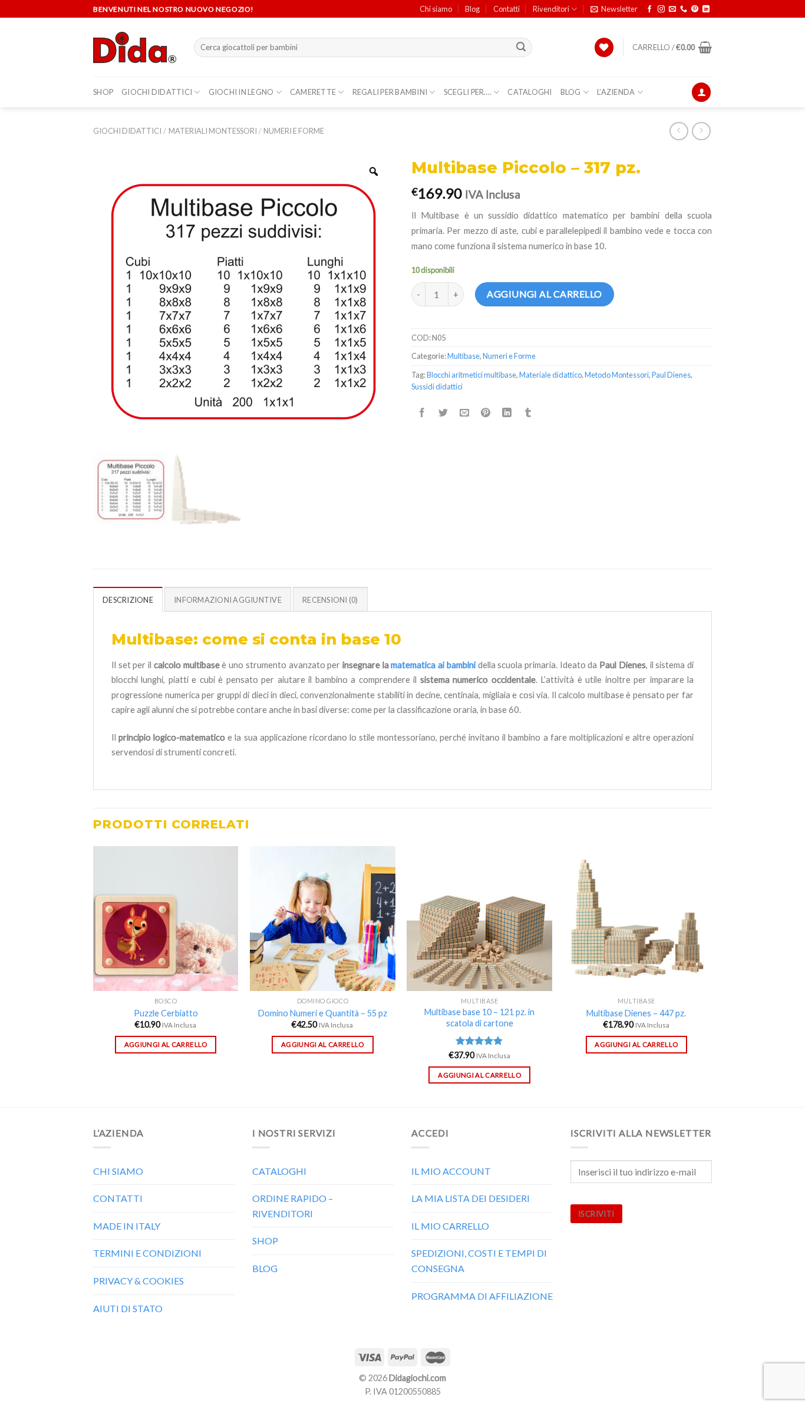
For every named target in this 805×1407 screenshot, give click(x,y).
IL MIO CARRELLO (450, 1225)
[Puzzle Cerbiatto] (166, 919)
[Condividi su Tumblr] (528, 412)
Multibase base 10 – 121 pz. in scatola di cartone (479, 1017)
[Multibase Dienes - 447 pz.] (637, 919)
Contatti (506, 9)
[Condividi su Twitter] (443, 412)
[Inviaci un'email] (672, 9)
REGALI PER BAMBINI (390, 92)
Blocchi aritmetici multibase (471, 374)
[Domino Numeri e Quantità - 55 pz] (322, 919)
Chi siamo (436, 9)
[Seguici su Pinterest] (694, 9)
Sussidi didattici (437, 386)
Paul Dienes (671, 374)
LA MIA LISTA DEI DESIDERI (470, 1198)
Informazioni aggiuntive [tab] (228, 600)
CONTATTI (118, 1198)
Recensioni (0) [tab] (330, 600)
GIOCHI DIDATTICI (156, 92)
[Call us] (683, 9)
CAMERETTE (313, 92)
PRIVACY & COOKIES (138, 1280)
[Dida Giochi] (134, 48)
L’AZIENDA (616, 92)
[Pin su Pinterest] (486, 412)
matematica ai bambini (433, 665)
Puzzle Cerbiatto (166, 1013)
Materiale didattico (550, 374)
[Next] (708, 975)
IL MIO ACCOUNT (451, 1171)
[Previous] (94, 975)
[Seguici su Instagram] (661, 9)
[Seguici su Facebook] (649, 9)
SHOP (103, 92)
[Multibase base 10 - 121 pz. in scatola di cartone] (479, 919)
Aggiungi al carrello (544, 293)
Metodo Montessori (617, 374)
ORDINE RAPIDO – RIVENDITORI (292, 1206)
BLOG (570, 92)
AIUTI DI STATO (128, 1308)
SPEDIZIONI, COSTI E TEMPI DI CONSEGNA (479, 1260)
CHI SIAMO (118, 1171)
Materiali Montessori (213, 131)
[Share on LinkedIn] (507, 412)
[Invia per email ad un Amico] (464, 412)
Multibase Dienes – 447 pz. (636, 1013)
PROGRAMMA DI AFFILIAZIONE (482, 1296)
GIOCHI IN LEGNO (241, 92)
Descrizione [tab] (128, 600)
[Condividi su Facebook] (422, 412)
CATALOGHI (529, 92)
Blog (472, 9)
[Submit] (522, 48)
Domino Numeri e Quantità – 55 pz (322, 1013)
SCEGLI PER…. (467, 92)
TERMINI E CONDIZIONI (147, 1253)
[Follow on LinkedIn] (706, 9)
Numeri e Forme (293, 131)
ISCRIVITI (596, 1213)
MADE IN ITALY (126, 1225)
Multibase (463, 356)
